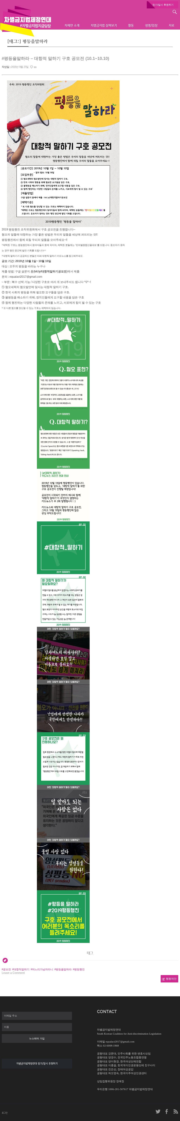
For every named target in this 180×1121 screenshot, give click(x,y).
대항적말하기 (21, 969)
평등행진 (79, 969)
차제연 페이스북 (166, 1111)
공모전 (7, 969)
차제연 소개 (72, 25)
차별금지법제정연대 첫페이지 (25, 21)
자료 (171, 25)
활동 (131, 25)
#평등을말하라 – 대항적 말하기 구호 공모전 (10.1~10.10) (55, 58)
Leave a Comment (13, 972)
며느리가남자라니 (42, 969)
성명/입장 (151, 25)
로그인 (5, 1112)
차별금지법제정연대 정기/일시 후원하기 (37, 1063)
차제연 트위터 (158, 1111)
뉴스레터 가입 (37, 1038)
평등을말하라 (64, 969)
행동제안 (171, 978)
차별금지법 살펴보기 (104, 25)
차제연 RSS (175, 1111)
